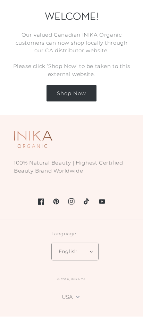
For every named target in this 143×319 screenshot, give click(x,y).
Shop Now (71, 93)
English (68, 251)
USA (67, 297)
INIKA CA (78, 279)
